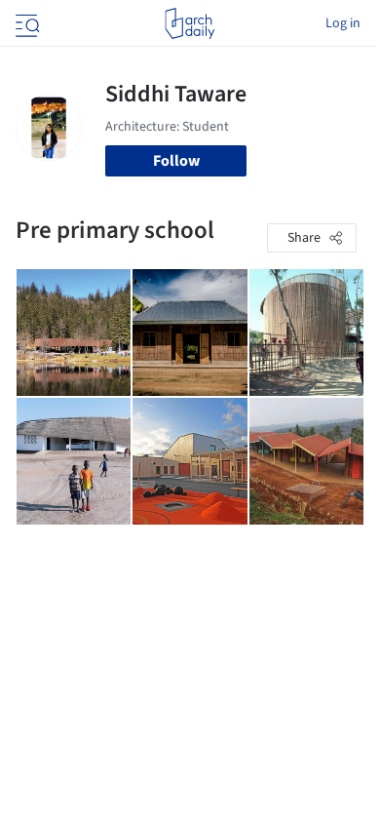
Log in (343, 23)
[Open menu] (25, 23)
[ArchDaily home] (189, 23)
